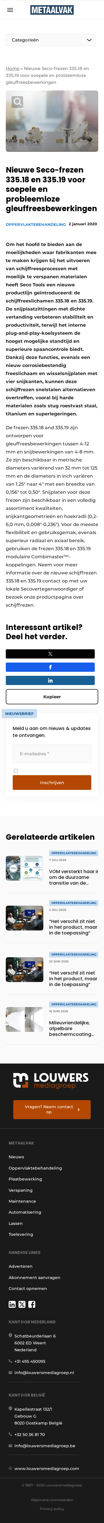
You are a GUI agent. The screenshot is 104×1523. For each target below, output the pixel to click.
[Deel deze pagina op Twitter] (50, 654)
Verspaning (21, 1190)
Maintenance (22, 1201)
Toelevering (21, 1234)
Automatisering (25, 1212)
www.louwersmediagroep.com (46, 1468)
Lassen (16, 1223)
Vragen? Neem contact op (49, 1109)
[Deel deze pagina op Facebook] (50, 667)
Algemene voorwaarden (52, 1500)
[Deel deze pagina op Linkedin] (50, 680)
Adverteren (21, 1266)
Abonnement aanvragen (34, 1277)
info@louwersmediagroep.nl (44, 1372)
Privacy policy (52, 1509)
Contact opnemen (28, 1288)
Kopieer (52, 696)
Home (12, 68)
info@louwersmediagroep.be (44, 1445)
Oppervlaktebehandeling (36, 224)
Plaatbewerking (25, 1179)
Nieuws (16, 1156)
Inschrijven (52, 782)
